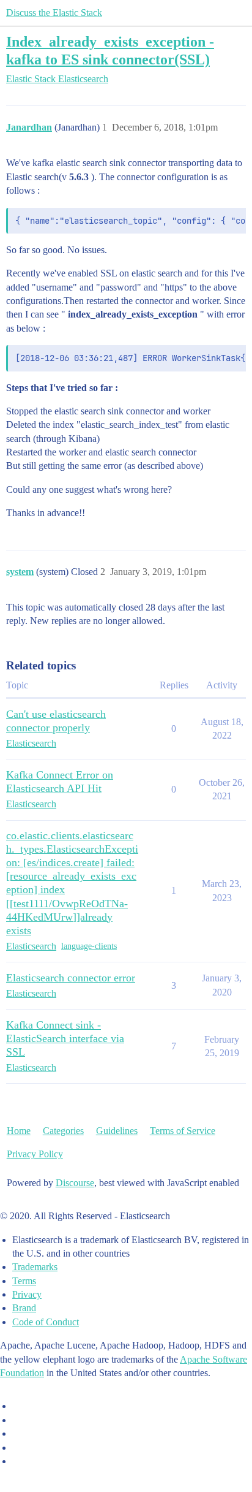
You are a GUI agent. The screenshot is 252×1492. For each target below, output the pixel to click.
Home (19, 1130)
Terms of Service (182, 1130)
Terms (24, 1281)
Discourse (75, 1183)
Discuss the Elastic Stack (54, 12)
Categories (63, 1130)
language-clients (89, 946)
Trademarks (34, 1267)
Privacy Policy (35, 1154)
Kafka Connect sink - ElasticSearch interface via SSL (65, 1038)
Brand (24, 1308)
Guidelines (117, 1130)
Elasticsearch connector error (70, 978)
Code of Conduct (45, 1322)
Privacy (27, 1294)
